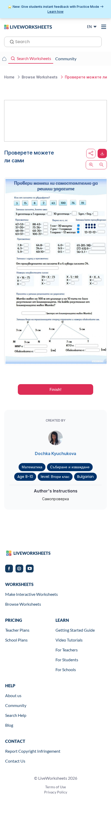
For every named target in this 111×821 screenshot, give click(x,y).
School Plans (16, 639)
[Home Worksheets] (4, 59)
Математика (32, 467)
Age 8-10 (25, 476)
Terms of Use (55, 787)
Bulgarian (85, 476)
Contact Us (15, 760)
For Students (67, 659)
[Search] (10, 41)
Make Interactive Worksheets (31, 594)
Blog (9, 725)
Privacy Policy (55, 792)
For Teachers (67, 649)
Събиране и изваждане (70, 467)
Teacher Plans (17, 630)
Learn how (55, 12)
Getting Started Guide (75, 630)
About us (13, 695)
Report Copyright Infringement (32, 751)
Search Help (15, 715)
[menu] (104, 27)
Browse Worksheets (23, 604)
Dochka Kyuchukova (55, 453)
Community (15, 705)
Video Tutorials (69, 639)
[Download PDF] (102, 153)
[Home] (28, 26)
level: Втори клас (55, 476)
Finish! (55, 389)
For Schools (66, 669)
